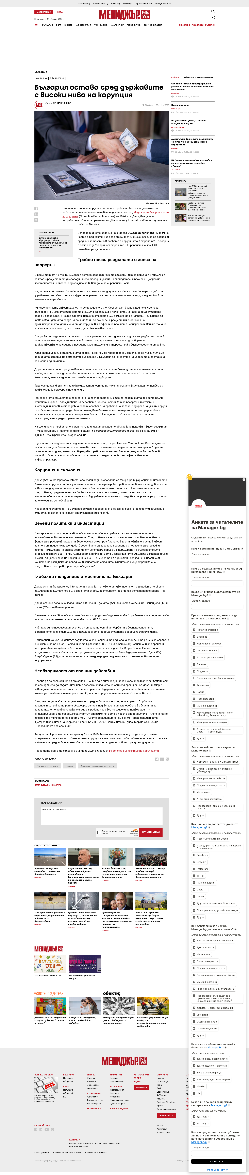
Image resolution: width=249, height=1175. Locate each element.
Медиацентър (163, 1132)
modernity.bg (84, 3)
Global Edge (162, 1081)
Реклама (114, 1078)
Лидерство (92, 1097)
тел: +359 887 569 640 (79, 1147)
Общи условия (41, 1153)
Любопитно (134, 25)
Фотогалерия (117, 1090)
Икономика (92, 1088)
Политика (68, 1078)
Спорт (137, 1078)
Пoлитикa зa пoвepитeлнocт (66, 1153)
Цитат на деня (117, 1104)
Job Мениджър (94, 1104)
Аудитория (162, 1129)
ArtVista (161, 1099)
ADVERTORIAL (180, 181)
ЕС (64, 1097)
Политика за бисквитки (95, 1153)
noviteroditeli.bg (100, 3)
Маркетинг (117, 25)
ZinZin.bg (127, 3)
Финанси (91, 1078)
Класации (114, 1093)
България (47, 25)
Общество (68, 1081)
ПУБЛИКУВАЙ (151, 832)
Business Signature (166, 1102)
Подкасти (197, 25)
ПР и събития (116, 1081)
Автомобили (141, 1075)
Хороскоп (115, 1097)
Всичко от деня (153, 25)
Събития (210, 25)
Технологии (101, 25)
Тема (159, 1085)
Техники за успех (95, 1100)
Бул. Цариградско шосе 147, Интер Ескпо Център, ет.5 (94, 1143)
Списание (184, 25)
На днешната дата (119, 1100)
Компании (91, 1081)
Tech (159, 1088)
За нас (160, 1126)
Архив (160, 1106)
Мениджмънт (83, 25)
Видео (137, 1081)
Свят (58, 25)
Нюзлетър (141, 1088)
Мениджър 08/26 (163, 3)
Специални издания (166, 1109)
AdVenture (162, 1095)
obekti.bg (115, 3)
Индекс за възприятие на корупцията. (134, 750)
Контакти (74, 1140)
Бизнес (68, 25)
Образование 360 (143, 3)
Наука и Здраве (119, 1109)
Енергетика (93, 1085)
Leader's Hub (163, 1092)
